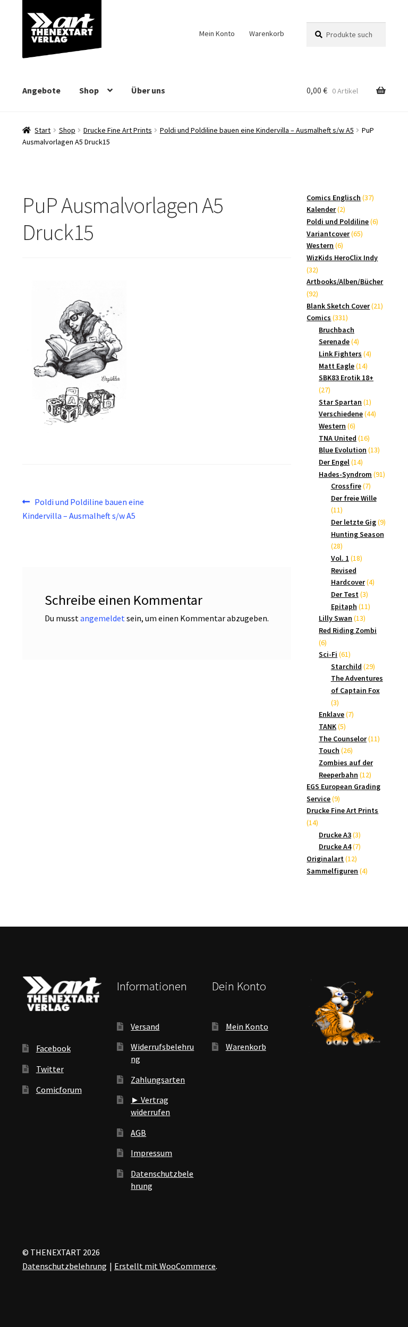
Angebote (41, 90)
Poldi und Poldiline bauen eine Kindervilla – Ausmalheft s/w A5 (257, 130)
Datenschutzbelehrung (64, 1266)
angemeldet (102, 618)
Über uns (148, 90)
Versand (145, 1026)
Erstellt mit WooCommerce (165, 1266)
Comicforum (59, 1089)
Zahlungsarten (158, 1079)
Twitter (50, 1069)
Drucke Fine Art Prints (117, 130)
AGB (138, 1132)
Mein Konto (217, 33)
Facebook (53, 1048)
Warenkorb (266, 33)
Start (42, 130)
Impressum (151, 1153)
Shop (89, 90)
